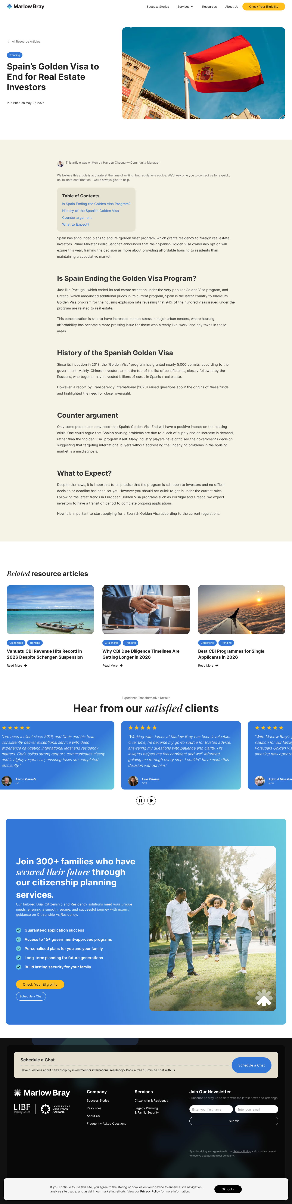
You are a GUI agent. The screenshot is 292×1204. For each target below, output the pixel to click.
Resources (209, 6)
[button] (185, 6)
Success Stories (158, 6)
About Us (231, 6)
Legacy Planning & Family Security (147, 1110)
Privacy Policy (242, 1151)
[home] (25, 7)
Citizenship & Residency (151, 1100)
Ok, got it (228, 1189)
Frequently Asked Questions (106, 1123)
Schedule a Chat (31, 996)
